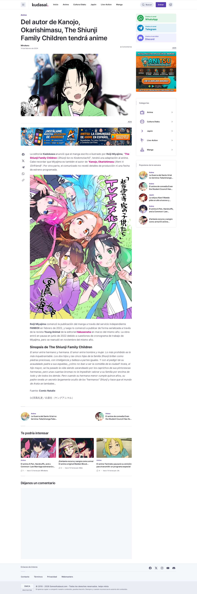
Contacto (25, 577)
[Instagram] (162, 568)
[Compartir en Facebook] (23, 154)
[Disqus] (76, 523)
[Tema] (170, 4)
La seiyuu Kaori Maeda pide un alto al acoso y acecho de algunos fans (160, 200)
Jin (118, 471)
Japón (93, 4)
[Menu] (23, 4)
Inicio (55, 4)
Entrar (161, 4)
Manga (119, 4)
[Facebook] (150, 568)
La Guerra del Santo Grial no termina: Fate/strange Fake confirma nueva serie (44, 419)
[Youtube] (168, 568)
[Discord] (173, 568)
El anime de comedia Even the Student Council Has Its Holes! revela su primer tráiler (117, 420)
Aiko (81, 468)
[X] (156, 568)
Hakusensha (84, 332)
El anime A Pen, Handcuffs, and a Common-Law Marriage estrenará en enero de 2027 (38, 466)
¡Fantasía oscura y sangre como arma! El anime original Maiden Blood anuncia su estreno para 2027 (76, 464)
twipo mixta (103, 586)
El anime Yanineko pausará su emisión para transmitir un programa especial (114, 465)
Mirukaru (25, 45)
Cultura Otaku (79, 4)
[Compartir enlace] (23, 180)
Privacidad (52, 577)
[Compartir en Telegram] (23, 167)
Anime (66, 4)
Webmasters (67, 577)
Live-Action (106, 4)
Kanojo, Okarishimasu (101, 161)
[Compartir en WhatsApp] (23, 173)
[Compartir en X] (23, 160)
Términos (38, 577)
